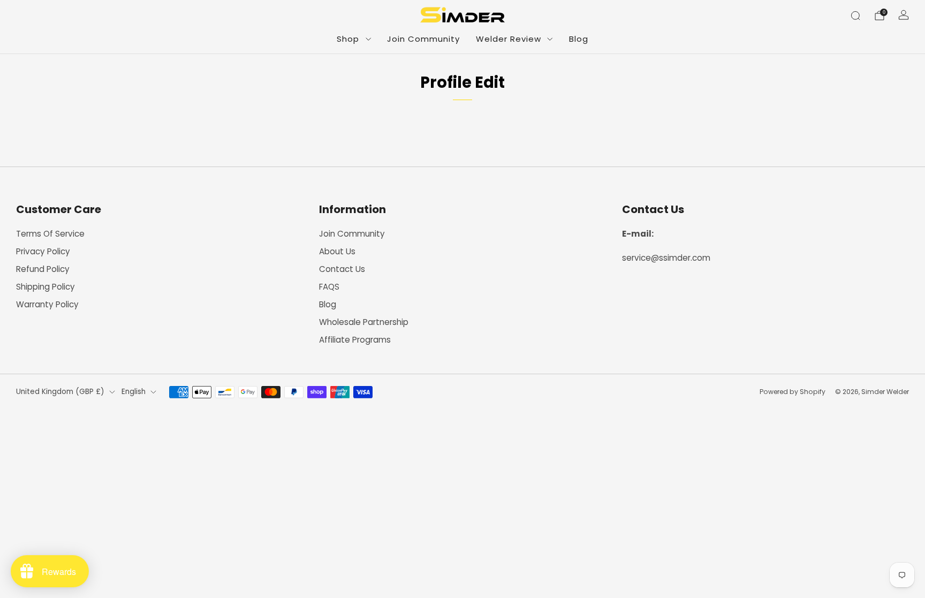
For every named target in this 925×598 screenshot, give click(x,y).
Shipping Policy (45, 286)
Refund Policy (43, 269)
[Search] (855, 15)
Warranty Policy (47, 304)
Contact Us (342, 269)
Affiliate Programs (355, 339)
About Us (337, 251)
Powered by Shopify (792, 391)
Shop (348, 38)
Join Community (423, 38)
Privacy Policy (43, 251)
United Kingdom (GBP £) (60, 392)
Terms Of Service (50, 233)
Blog (578, 38)
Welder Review (508, 38)
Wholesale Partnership (363, 322)
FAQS (329, 286)
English (134, 392)
